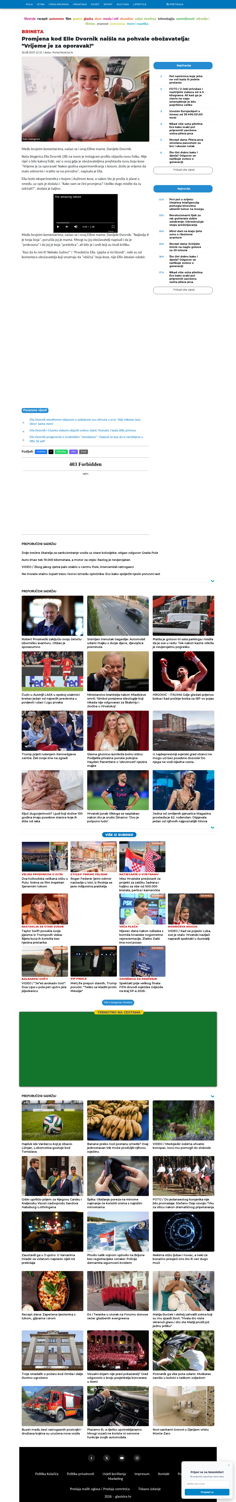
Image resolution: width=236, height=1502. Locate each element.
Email (83, 452)
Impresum (142, 1474)
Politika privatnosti (80, 1474)
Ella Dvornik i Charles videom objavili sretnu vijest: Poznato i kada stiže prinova (83, 430)
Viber (73, 452)
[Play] (57, 226)
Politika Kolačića (47, 1474)
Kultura (123, 4)
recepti (42, 19)
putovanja (117, 24)
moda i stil (110, 19)
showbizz (126, 19)
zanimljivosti (185, 19)
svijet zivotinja (145, 19)
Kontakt (164, 1474)
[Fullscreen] (113, 226)
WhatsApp (61, 452)
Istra (40, 4)
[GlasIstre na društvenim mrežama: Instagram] (141, 1458)
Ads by (111, 231)
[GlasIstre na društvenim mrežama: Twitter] (110, 1458)
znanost (103, 24)
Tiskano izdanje (149, 1489)
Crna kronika (59, 4)
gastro (77, 19)
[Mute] (75, 226)
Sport (108, 4)
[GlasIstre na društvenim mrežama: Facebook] (95, 1458)
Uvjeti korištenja (115, 1474)
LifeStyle (139, 4)
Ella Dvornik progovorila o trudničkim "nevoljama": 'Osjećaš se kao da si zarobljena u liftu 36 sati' (86, 439)
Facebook (41, 452)
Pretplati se (207, 1492)
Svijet (95, 4)
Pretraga (176, 4)
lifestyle (30, 19)
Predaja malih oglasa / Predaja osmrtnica (100, 1489)
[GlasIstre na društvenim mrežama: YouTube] (125, 1458)
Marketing (115, 1479)
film (68, 19)
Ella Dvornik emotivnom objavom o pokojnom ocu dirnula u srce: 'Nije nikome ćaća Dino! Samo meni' (85, 422)
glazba (88, 19)
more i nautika (137, 24)
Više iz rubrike (119, 835)
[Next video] (66, 226)
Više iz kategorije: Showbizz (118, 1002)
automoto (56, 19)
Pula (29, 4)
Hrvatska (80, 4)
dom (98, 19)
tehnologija (166, 19)
